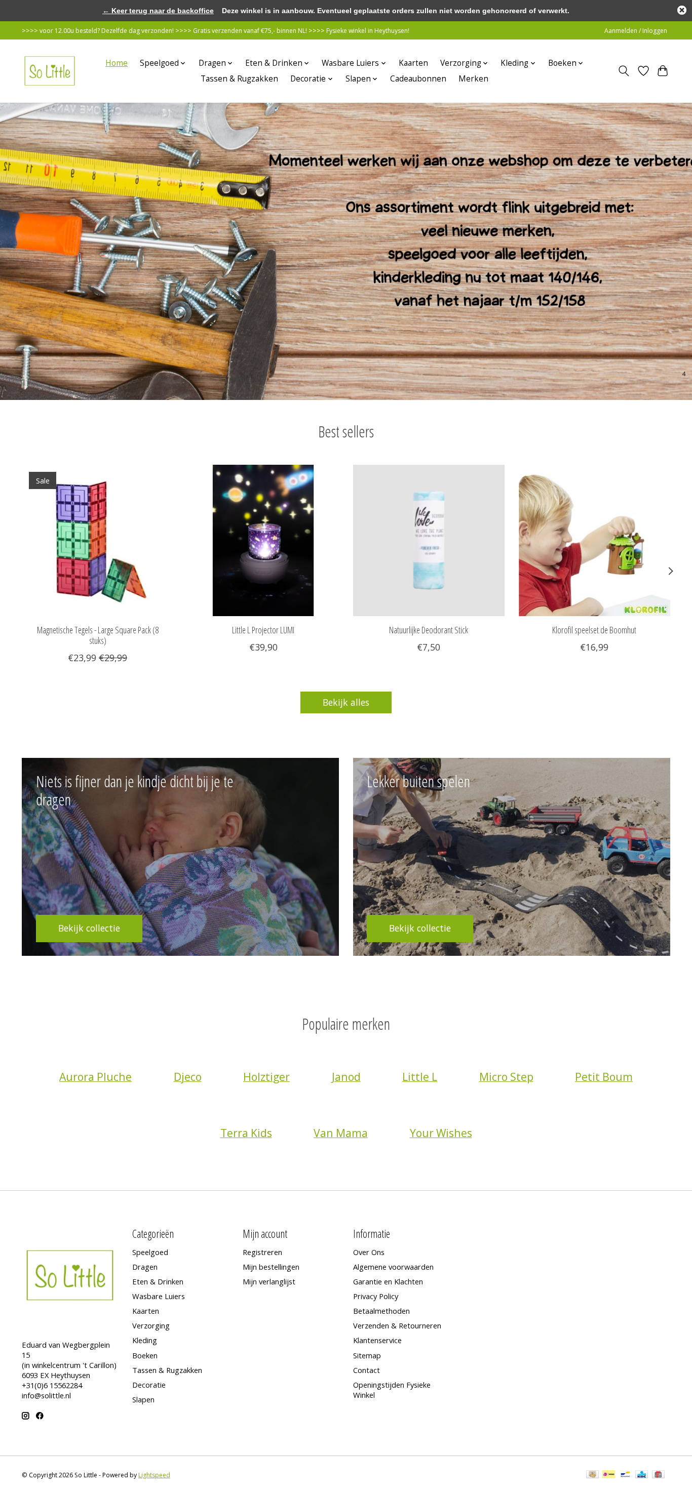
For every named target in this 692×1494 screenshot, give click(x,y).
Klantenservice (377, 1340)
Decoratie (149, 1385)
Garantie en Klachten (388, 1281)
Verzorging (151, 1325)
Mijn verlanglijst (269, 1281)
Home (116, 63)
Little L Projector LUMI (263, 630)
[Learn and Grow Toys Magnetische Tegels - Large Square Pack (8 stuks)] (97, 540)
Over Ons (369, 1252)
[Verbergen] (682, 10)
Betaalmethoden (381, 1311)
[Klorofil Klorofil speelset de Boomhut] (594, 540)
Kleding (144, 1340)
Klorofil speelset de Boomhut (594, 630)
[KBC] (641, 1475)
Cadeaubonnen (418, 78)
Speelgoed (150, 1252)
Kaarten (413, 63)
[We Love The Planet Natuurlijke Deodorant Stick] (429, 540)
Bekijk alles (346, 702)
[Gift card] (658, 1475)
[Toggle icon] (624, 71)
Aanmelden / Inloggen (635, 30)
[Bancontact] (625, 1475)
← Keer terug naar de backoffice (158, 11)
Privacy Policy (375, 1296)
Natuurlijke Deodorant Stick (428, 630)
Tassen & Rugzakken (239, 78)
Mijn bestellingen (271, 1267)
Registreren (262, 1252)
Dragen (145, 1267)
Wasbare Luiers (158, 1296)
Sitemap (367, 1355)
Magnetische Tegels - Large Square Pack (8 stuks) (98, 635)
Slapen (143, 1399)
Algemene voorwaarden (393, 1267)
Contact (366, 1370)
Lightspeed (154, 1475)
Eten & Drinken (157, 1281)
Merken (473, 78)
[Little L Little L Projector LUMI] (263, 540)
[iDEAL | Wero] (608, 1475)
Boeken (145, 1355)
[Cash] (592, 1475)
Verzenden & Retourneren (397, 1325)
